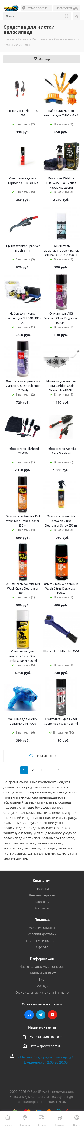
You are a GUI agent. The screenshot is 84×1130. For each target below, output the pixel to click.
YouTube (52, 1014)
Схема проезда (37, 8)
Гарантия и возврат (42, 940)
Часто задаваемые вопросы (42, 966)
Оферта (42, 947)
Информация (42, 958)
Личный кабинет (42, 973)
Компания (42, 880)
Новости (42, 889)
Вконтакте (29, 1014)
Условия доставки (42, 934)
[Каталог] (42, 1117)
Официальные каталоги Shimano (42, 992)
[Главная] (7, 1117)
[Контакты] (25, 1117)
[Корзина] (59, 1117)
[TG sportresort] (76, 16)
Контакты (42, 908)
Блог (42, 979)
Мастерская (63, 8)
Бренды (42, 986)
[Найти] (66, 16)
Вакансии (42, 901)
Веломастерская (42, 895)
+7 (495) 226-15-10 (44, 1036)
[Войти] (76, 1117)
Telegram (41, 1014)
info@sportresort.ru (45, 1046)
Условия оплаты (42, 927)
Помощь (42, 919)
